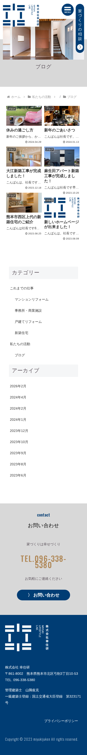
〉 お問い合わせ (43, 595)
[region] (43, 39)
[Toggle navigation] (66, 9)
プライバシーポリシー (61, 721)
